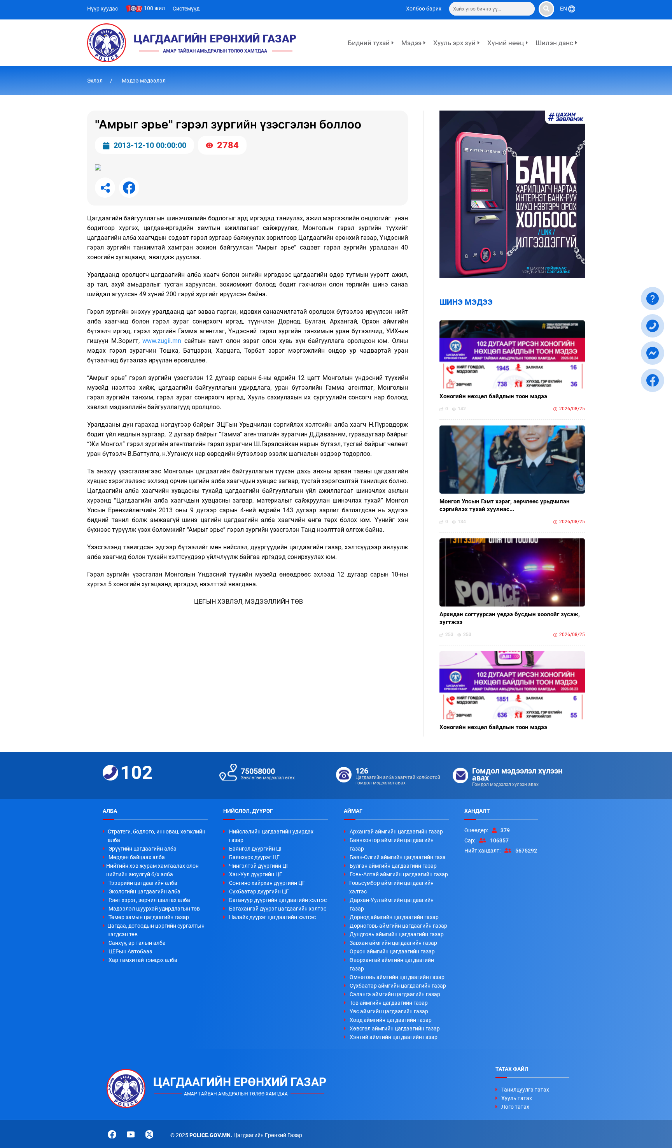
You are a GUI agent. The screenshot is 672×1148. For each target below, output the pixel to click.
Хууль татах (516, 1098)
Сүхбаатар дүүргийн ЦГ (259, 891)
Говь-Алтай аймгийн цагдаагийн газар (399, 874)
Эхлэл (95, 80)
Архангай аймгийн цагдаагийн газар (396, 831)
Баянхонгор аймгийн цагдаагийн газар (392, 844)
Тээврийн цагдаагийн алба (142, 883)
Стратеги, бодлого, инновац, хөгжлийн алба (156, 835)
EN (564, 8)
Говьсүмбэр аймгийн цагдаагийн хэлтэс (391, 887)
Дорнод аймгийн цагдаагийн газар (394, 917)
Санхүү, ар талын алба (137, 943)
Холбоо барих (423, 8)
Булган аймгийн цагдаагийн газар (393, 866)
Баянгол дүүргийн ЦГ (256, 849)
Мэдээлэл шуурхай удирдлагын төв (154, 908)
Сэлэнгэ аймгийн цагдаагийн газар (395, 994)
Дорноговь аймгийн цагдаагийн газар (398, 926)
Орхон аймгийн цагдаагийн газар (392, 951)
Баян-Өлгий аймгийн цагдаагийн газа (398, 857)
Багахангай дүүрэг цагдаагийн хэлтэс (277, 908)
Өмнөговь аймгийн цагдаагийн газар (397, 977)
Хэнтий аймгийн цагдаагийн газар (394, 1037)
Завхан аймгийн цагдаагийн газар (393, 943)
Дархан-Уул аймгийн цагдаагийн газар (392, 904)
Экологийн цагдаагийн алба (144, 891)
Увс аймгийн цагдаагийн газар (389, 1011)
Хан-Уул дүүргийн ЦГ (255, 874)
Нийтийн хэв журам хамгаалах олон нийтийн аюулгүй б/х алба (152, 870)
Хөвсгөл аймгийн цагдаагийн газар (395, 1028)
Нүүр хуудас (102, 8)
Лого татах (515, 1107)
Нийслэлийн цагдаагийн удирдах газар (271, 835)
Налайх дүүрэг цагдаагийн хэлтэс (272, 917)
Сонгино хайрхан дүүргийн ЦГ (267, 883)
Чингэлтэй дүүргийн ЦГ (259, 866)
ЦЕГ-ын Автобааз (130, 951)
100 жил (154, 8)
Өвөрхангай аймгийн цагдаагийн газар (392, 964)
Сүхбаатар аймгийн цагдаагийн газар (398, 986)
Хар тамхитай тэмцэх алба (142, 960)
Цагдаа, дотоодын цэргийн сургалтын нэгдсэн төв (156, 930)
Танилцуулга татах (525, 1089)
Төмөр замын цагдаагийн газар (148, 917)
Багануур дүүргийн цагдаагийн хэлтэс (278, 900)
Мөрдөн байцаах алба (136, 857)
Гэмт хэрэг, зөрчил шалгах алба (149, 900)
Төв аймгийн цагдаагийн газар (389, 1003)
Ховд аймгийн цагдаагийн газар (391, 1020)
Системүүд (186, 8)
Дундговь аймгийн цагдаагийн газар (397, 934)
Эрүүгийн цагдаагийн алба (142, 849)
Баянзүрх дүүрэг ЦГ (254, 857)
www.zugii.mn (161, 341)
